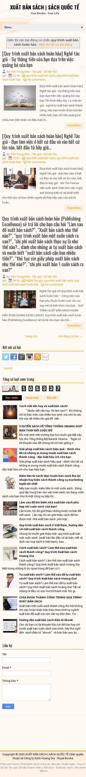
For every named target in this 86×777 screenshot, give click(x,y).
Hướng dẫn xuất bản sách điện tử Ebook (46, 620)
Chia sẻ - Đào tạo (50, 764)
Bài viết (51, 397)
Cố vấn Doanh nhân (30, 767)
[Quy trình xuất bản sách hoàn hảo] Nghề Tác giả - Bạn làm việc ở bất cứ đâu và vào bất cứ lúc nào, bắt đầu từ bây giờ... (41, 141)
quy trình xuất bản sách (40, 75)
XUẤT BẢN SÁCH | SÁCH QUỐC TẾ (44, 7)
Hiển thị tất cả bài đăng (55, 44)
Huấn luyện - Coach (73, 764)
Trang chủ (31, 336)
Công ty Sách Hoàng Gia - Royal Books (48, 758)
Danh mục (32, 397)
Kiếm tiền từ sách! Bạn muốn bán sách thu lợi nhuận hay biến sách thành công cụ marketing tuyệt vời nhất (51, 479)
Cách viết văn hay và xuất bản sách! (43, 406)
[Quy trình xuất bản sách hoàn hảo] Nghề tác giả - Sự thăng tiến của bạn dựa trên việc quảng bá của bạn (41, 59)
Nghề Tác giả (34, 280)
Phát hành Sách (30, 764)
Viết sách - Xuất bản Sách (58, 767)
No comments (37, 79)
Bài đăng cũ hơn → (70, 336)
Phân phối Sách (9, 764)
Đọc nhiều (12, 397)
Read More (74, 125)
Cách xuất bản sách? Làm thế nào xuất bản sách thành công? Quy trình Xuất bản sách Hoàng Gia (48, 551)
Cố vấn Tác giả (8, 767)
